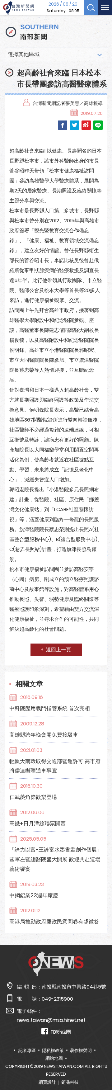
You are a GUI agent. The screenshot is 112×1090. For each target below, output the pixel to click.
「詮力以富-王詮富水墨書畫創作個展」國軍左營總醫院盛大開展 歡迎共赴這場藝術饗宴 (55, 859)
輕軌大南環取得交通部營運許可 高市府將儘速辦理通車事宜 (54, 766)
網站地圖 (54, 1058)
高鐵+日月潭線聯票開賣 (37, 823)
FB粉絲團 (61, 1032)
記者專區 (27, 1050)
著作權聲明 (81, 1050)
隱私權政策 (53, 1050)
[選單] (105, 7)
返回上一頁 (58, 649)
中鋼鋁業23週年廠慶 (33, 895)
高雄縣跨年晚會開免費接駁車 (43, 734)
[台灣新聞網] (18, 8)
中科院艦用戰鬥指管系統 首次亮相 (49, 708)
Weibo (86, 125)
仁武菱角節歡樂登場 (33, 797)
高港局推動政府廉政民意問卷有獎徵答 (54, 921)
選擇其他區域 (24, 54)
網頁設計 (47, 1082)
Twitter (74, 125)
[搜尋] (91, 7)
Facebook (62, 125)
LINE (98, 125)
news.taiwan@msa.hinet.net (51, 1020)
